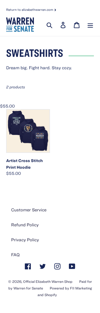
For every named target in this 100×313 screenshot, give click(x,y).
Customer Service (28, 209)
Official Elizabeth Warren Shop (47, 281)
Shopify (50, 295)
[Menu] (89, 24)
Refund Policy (25, 224)
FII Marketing (81, 288)
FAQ (15, 254)
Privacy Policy (25, 239)
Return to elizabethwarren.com (30, 9)
